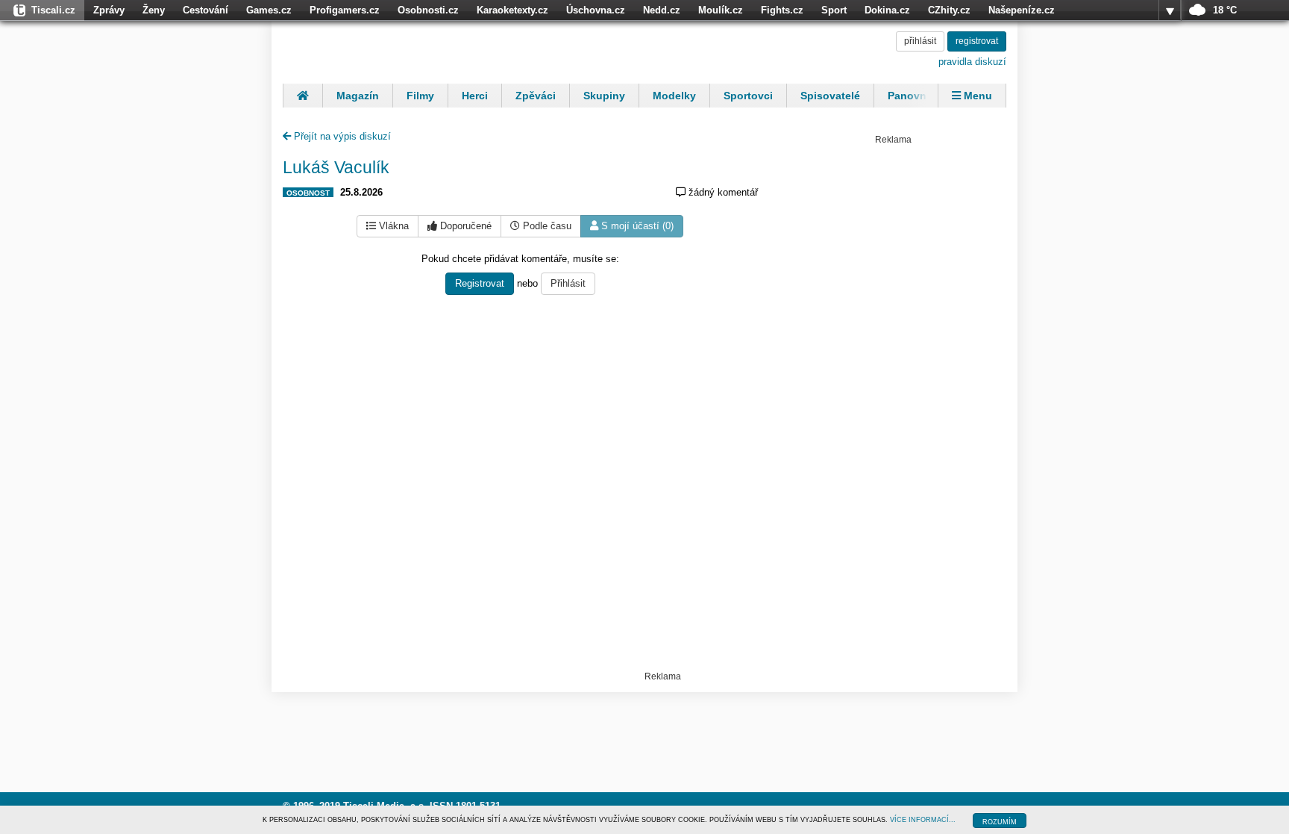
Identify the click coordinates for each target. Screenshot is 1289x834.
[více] (1169, 10)
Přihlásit (568, 283)
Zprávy (109, 10)
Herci (475, 96)
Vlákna (392, 225)
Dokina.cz (887, 10)
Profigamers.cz (345, 10)
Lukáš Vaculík (336, 167)
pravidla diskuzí (972, 61)
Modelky (674, 96)
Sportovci (748, 96)
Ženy (153, 10)
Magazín (357, 96)
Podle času (545, 225)
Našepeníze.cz (1021, 10)
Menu (976, 96)
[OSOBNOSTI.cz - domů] (380, 50)
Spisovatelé (830, 96)
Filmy (420, 96)
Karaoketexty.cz (512, 10)
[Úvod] (302, 96)
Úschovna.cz (595, 10)
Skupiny (604, 96)
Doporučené (464, 225)
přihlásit (920, 41)
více (1169, 10)
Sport (834, 10)
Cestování (205, 10)
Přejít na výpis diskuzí (341, 136)
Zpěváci (535, 96)
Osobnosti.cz (428, 10)
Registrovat (479, 283)
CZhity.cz (949, 10)
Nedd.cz (661, 10)
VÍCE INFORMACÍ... (923, 820)
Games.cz (269, 10)
